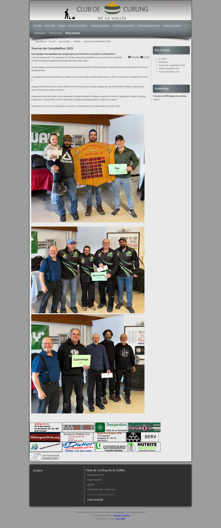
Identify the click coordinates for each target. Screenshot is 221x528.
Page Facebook (95, 499)
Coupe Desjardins (100, 25)
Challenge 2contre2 (123, 25)
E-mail (146, 57)
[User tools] (123, 52)
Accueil (37, 25)
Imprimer (135, 57)
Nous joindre (73, 33)
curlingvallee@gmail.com (101, 494)
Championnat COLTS (149, 25)
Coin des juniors (172, 25)
